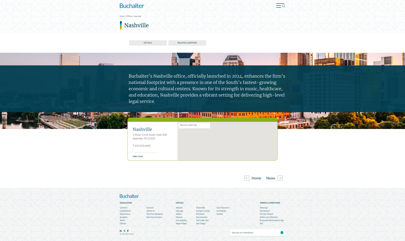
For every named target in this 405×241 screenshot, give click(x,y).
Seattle (220, 214)
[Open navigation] (280, 6)
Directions (138, 156)
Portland (200, 214)
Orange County (203, 211)
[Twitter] (124, 230)
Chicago (179, 211)
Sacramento (201, 217)
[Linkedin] (121, 230)
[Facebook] (128, 230)
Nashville (200, 207)
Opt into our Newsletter (242, 232)
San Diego (201, 223)
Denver (179, 217)
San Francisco (223, 207)
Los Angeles (181, 220)
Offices (129, 16)
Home (122, 16)
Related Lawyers (187, 42)
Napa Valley (181, 223)
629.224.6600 (143, 145)
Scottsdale (221, 211)
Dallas (179, 214)
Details (148, 42)
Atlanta (179, 207)
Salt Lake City (202, 220)
